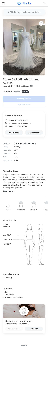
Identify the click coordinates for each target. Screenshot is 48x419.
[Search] (44, 3)
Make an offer (24, 105)
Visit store (34, 329)
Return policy (14, 132)
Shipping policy (33, 132)
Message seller (24, 98)
